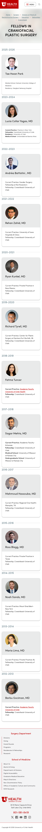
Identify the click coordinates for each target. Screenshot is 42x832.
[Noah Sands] (11, 587)
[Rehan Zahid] (11, 213)
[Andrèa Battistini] (11, 163)
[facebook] (16, 817)
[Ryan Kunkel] (11, 266)
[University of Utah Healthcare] (21, 799)
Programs (7, 747)
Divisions (7, 738)
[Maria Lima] (11, 640)
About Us (7, 764)
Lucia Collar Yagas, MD (19, 121)
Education (25, 17)
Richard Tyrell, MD (16, 326)
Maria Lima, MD (14, 650)
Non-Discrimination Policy (13, 783)
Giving (6, 741)
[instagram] (29, 817)
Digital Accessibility (10, 773)
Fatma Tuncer (13, 379)
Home (8, 15)
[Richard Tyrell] (11, 316)
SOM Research (9, 789)
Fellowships (36, 17)
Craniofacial (22, 20)
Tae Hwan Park (14, 73)
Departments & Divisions (13, 770)
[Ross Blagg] (11, 537)
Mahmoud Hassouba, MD (20, 493)
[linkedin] (25, 817)
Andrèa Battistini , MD (18, 173)
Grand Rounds (9, 744)
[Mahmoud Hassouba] (11, 483)
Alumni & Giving (9, 767)
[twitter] (12, 817)
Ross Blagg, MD (14, 547)
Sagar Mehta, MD (16, 433)
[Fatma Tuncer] (11, 369)
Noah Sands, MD (15, 597)
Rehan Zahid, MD (15, 223)
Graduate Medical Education (14, 776)
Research (7, 753)
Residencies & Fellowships (13, 750)
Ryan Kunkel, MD (15, 276)
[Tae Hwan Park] (11, 63)
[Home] (9, 4)
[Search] (39, 4)
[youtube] (21, 817)
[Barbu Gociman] (11, 687)
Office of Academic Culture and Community (19, 786)
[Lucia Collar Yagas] (11, 111)
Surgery (16, 15)
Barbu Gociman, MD (17, 697)
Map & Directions (10, 779)
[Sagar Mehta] (11, 423)
